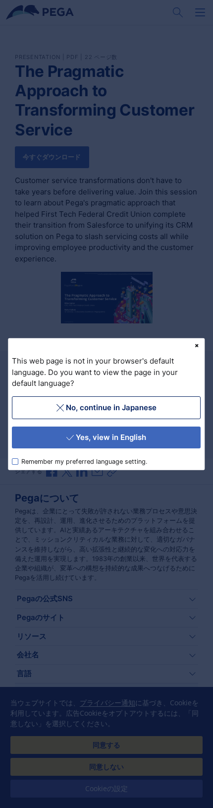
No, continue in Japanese (111, 407)
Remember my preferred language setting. (85, 461)
